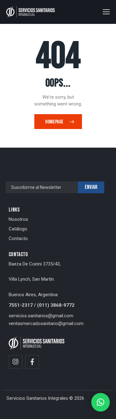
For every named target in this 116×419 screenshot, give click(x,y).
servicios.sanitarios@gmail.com (41, 316)
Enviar (91, 187)
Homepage (54, 122)
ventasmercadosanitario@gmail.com (46, 323)
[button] (106, 11)
